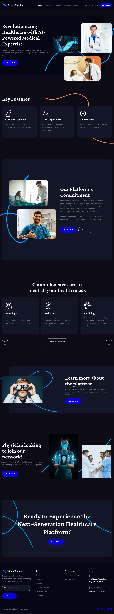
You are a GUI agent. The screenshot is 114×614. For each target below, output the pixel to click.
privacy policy (70, 580)
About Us (48, 5)
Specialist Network (71, 5)
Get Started (10, 63)
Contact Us (106, 5)
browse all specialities (57, 341)
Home (40, 5)
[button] (5, 342)
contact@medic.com (97, 591)
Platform (58, 5)
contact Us (40, 595)
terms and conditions (73, 576)
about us (85, 230)
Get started (10, 474)
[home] (13, 5)
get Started (68, 230)
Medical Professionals (89, 5)
